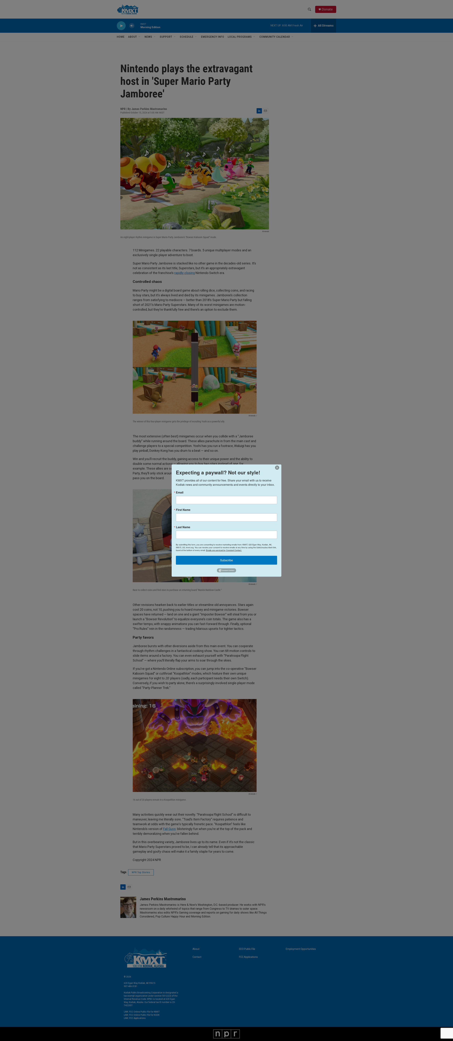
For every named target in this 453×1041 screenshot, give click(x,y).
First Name (183, 509)
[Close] (278, 467)
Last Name (183, 527)
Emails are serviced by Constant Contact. (224, 550)
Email (179, 492)
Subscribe (226, 560)
